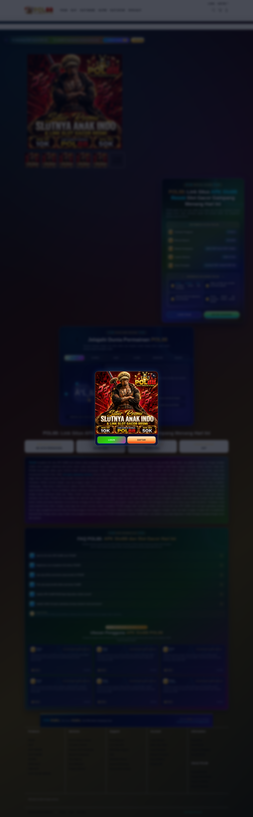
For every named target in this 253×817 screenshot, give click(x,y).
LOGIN (111, 440)
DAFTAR (141, 440)
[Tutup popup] (153, 375)
